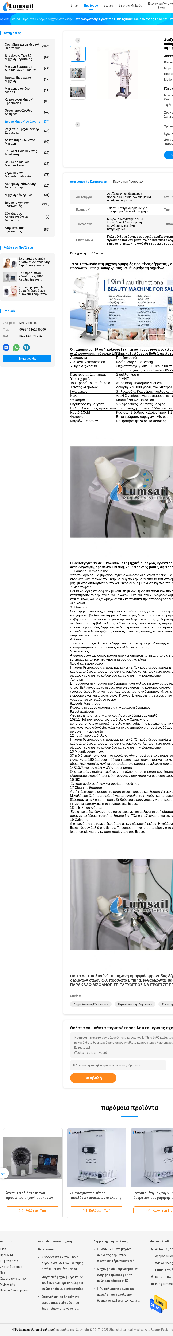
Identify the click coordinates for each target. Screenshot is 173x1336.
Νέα (2, 1272)
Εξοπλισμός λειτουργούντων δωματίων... (27, 217)
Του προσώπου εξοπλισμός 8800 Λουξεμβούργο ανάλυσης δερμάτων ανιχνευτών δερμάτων (34, 276)
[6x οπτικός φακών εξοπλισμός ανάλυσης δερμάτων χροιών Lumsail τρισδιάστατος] (10, 262)
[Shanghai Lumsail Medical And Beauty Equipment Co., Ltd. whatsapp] (16, 347)
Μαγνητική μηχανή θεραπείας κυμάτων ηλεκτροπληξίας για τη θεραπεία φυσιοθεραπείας (62, 1282)
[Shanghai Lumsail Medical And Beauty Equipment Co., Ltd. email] (6, 347)
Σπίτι (4, 1249)
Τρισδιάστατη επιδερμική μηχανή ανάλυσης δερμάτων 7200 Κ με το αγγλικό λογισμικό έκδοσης (96, 1197)
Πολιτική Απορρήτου (14, 1290)
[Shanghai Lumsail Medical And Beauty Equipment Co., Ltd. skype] (26, 347)
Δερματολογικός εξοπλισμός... (27, 204)
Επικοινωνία (27, 358)
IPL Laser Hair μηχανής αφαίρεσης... (27, 152)
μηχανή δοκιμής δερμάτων (135, 1004)
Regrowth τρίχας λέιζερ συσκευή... (27, 130)
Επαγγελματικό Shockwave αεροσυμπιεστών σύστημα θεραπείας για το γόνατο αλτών (60, 1303)
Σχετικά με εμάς (11, 1266)
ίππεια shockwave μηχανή (27, 79)
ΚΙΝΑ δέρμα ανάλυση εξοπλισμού (33, 1329)
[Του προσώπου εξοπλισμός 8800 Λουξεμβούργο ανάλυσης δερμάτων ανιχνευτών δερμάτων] (10, 277)
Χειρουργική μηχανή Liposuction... (27, 101)
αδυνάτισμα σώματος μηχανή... (27, 141)
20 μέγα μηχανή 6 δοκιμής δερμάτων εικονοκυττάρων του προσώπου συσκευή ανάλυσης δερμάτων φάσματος (34, 291)
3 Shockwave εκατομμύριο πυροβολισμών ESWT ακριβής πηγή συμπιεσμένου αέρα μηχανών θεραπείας (62, 1263)
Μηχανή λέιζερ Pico (27, 195)
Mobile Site (7, 1284)
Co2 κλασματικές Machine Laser (27, 163)
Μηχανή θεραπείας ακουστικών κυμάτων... (27, 68)
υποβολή (93, 1078)
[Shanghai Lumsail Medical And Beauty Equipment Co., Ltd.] (18, 6)
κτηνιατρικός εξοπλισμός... (27, 229)
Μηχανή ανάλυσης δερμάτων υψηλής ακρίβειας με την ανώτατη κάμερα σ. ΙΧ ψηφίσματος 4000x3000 (117, 1275)
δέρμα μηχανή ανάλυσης (27, 121)
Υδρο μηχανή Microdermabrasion (27, 174)
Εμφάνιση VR (9, 1261)
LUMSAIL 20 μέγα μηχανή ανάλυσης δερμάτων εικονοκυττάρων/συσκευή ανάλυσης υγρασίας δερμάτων (118, 1255)
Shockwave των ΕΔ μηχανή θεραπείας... (27, 57)
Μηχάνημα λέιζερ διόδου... (27, 90)
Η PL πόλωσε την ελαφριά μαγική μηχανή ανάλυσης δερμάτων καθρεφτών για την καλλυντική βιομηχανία (118, 1295)
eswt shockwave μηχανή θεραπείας (55, 1245)
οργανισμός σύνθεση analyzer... (27, 112)
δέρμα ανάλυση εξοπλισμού (91, 1004)
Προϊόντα (6, 1255)
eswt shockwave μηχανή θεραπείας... (27, 46)
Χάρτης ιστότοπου (13, 1278)
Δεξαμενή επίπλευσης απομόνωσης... (27, 185)
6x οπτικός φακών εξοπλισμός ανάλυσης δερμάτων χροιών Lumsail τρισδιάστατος (35, 262)
